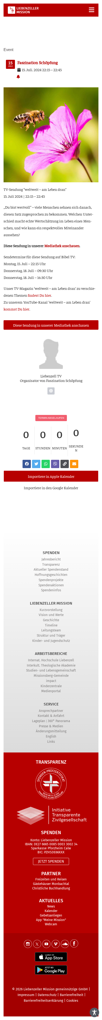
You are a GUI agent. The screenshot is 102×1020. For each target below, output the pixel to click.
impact (51, 681)
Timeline (51, 625)
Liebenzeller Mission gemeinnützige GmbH (55, 989)
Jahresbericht (51, 559)
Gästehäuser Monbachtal (51, 884)
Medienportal (51, 691)
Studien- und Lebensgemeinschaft (51, 670)
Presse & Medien (51, 726)
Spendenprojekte (51, 580)
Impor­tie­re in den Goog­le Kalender (51, 487)
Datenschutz (47, 995)
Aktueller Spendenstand (51, 570)
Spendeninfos (51, 590)
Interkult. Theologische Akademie (51, 665)
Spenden (51, 552)
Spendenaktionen (51, 585)
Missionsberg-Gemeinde (51, 676)
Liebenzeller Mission (51, 603)
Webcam (51, 924)
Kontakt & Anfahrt (51, 716)
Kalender (51, 911)
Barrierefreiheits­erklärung (43, 1001)
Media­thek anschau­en (61, 245)
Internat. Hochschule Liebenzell (51, 660)
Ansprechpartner (51, 711)
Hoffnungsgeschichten (51, 575)
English (51, 736)
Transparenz (51, 565)
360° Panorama (59, 721)
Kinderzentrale (51, 686)
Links (51, 742)
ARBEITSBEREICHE (51, 653)
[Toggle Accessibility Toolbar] (94, 1012)
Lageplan (38, 721)
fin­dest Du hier (39, 295)
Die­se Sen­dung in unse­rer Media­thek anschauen (51, 325)
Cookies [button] (72, 1001)
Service (51, 704)
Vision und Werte (51, 615)
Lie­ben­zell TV (51, 375)
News (51, 906)
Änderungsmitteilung (51, 731)
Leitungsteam (51, 630)
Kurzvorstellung (51, 610)
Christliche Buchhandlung (51, 888)
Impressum (26, 995)
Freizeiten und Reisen (51, 879)
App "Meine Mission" (51, 920)
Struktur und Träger (51, 636)
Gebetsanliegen (51, 915)
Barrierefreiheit (71, 995)
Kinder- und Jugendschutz (51, 641)
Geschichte (51, 620)
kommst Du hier (16, 308)
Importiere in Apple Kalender (51, 476)
